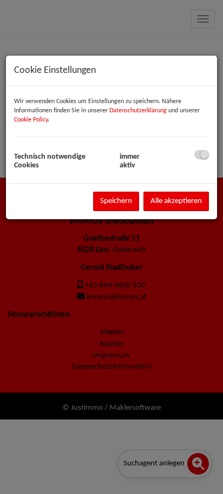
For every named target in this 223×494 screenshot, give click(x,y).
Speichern (116, 201)
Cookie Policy (31, 120)
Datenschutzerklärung (138, 110)
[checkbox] (201, 154)
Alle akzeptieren (176, 201)
